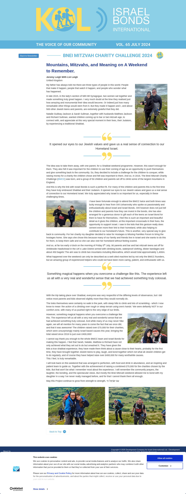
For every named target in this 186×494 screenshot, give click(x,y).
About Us (7, 451)
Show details (39, 489)
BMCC (61, 179)
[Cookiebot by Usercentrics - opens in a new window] (16, 489)
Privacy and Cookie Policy (59, 473)
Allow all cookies (164, 458)
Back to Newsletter (28, 56)
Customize (163, 466)
